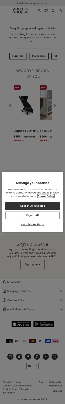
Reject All (32, 215)
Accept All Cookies (32, 206)
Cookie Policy (46, 196)
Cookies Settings (32, 224)
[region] (33, 202)
